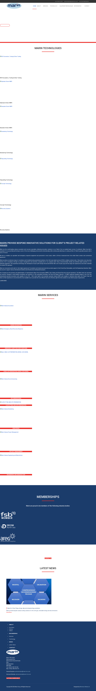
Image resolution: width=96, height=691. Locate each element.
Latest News (12, 644)
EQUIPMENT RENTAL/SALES (66, 6)
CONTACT (86, 6)
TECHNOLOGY (53, 6)
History (11, 629)
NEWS (11, 642)
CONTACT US (48, 558)
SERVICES (45, 6)
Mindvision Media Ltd (85, 686)
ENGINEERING (13, 633)
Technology (12, 639)
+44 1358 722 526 (58, 1)
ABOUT (39, 6)
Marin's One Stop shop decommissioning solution (23, 608)
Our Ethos (11, 627)
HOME (34, 6)
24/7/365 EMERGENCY (13, 678)
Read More (9, 612)
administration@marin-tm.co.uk (71, 1)
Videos (11, 630)
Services (11, 636)
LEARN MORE (3, 280)
